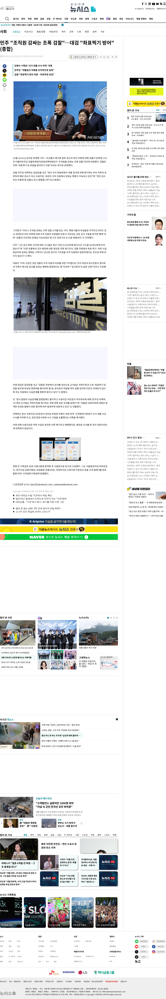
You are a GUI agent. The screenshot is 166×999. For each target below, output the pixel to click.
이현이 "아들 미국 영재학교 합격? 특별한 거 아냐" (68, 862)
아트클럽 (41, 946)
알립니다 (124, 981)
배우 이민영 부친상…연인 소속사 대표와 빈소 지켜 (59, 845)
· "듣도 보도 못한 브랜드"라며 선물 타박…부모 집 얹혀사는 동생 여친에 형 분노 (146, 511)
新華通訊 (113, 946)
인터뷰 (40, 951)
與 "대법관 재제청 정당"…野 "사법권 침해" (28, 826)
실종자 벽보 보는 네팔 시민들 (12, 667)
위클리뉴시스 (161, 8)
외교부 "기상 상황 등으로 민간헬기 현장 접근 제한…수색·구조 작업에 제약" (68, 878)
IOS (111, 961)
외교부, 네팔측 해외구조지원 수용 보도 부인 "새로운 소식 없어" (89, 878)
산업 (48, 18)
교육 (71, 31)
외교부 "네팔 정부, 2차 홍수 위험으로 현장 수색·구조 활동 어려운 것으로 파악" (18, 874)
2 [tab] (111, 618)
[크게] (116, 57)
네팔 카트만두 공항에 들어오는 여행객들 (16, 657)
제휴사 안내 (27, 981)
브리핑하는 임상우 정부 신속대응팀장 (15, 652)
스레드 (143, 957)
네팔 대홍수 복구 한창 (87, 648)
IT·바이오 (57, 18)
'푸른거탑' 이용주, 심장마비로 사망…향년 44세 (60, 724)
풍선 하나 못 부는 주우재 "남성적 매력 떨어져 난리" (62, 735)
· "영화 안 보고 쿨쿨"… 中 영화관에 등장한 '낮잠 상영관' (146, 502)
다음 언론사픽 (161, 941)
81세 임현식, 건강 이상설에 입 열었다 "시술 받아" (61, 746)
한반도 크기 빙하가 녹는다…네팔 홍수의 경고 (67, 826)
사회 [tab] (157, 110)
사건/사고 (28, 31)
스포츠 (94, 18)
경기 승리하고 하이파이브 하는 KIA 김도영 (17, 648)
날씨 (95, 31)
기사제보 (68, 981)
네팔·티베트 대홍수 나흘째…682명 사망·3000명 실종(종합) (29, 25)
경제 (36, 18)
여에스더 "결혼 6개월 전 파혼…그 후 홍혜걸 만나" (18, 864)
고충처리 (59, 981)
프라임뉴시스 (150, 8)
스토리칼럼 (53, 941)
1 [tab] (108, 618)
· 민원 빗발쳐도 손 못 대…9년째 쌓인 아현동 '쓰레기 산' (146, 507)
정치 (23, 18)
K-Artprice (139, 8)
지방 (81, 18)
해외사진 (88, 941)
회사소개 (3, 981)
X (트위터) (143, 951)
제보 (151, 18)
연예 (102, 18)
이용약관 (78, 981)
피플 (129, 364)
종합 (25, 834)
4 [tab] (117, 618)
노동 (79, 31)
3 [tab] (114, 618)
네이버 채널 (143, 941)
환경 (87, 31)
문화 (87, 18)
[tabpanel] (98, 636)
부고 (47, 961)
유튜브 (143, 946)
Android (112, 956)
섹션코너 (41, 956)
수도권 (73, 18)
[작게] (112, 57)
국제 (30, 18)
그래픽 (76, 946)
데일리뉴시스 (54, 956)
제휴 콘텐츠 (141, 18)
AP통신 (112, 941)
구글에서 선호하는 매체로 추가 (84, 57)
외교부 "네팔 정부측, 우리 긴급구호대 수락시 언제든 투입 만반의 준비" (18, 883)
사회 (66, 18)
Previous (1, 823)
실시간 (16, 18)
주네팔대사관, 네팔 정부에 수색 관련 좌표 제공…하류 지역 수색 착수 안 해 (89, 862)
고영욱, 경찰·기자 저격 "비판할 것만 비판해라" (60, 730)
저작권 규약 (49, 981)
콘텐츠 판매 (38, 981)
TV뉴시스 (130, 18)
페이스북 (160, 946)
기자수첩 (131, 214)
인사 (39, 961)
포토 (121, 18)
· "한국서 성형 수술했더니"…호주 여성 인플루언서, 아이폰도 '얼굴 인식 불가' (146, 515)
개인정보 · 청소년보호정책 (93, 981)
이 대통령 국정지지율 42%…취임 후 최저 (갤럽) (88, 664)
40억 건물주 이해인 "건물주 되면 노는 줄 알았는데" (62, 740)
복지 (63, 31)
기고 (51, 946)
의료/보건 (53, 31)
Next (81, 823)
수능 (102, 31)
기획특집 (53, 951)
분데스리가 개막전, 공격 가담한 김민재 (15, 662)
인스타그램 (160, 951)
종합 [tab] (164, 110)
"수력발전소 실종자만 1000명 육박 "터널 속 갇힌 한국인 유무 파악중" (55, 805)
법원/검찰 (41, 31)
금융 (42, 18)
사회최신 (16, 31)
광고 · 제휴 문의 (14, 981)
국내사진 (77, 941)
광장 (115, 18)
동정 (55, 961)
